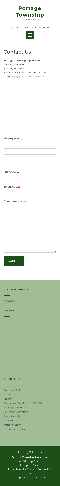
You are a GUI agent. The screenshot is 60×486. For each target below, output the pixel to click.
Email (12, 186)
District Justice (11, 394)
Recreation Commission (17, 411)
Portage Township (30, 11)
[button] (30, 35)
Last (6, 164)
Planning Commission (15, 407)
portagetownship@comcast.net (28, 76)
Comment (15, 201)
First (6, 151)
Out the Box (35, 452)
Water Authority (12, 424)
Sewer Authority (12, 416)
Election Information (15, 429)
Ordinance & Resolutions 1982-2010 (23, 403)
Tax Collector (11, 420)
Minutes (8, 398)
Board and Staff (12, 390)
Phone (13, 172)
